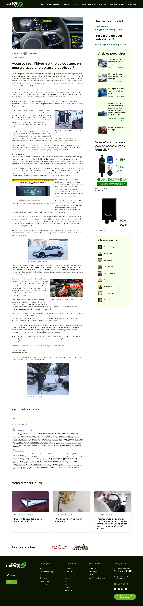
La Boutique (93, 572)
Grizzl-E (67, 587)
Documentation (45, 575)
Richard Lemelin (109, 300)
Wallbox (67, 578)
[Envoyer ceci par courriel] (14, 418)
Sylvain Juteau (122, 119)
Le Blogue (92, 569)
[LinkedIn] (126, 589)
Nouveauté (68, 591)
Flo (66, 581)
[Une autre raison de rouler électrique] (71, 511)
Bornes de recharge (47, 572)
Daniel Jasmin (32, 53)
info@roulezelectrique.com (108, 29)
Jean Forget (108, 286)
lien (23, 350)
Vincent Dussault (120, 66)
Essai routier (44, 584)
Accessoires (69, 572)
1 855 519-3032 (102, 26)
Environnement (45, 581)
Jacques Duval (108, 280)
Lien (25, 353)
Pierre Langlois (109, 293)
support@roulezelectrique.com (110, 44)
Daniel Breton (108, 267)
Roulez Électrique (122, 133)
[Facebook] (119, 589)
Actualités (43, 569)
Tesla (66, 584)
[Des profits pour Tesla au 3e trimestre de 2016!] (30, 511)
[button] (87, 4)
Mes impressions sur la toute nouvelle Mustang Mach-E (116, 91)
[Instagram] (122, 589)
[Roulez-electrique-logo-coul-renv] (14, 4)
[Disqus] (47, 448)
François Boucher (109, 273)
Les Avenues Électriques (97, 578)
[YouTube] (115, 589)
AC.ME (91, 575)
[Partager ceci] (18, 418)
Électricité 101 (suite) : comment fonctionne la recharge (116, 76)
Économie (43, 578)
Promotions (68, 569)
